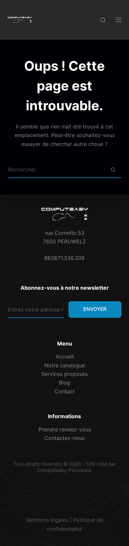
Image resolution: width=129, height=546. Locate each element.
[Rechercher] (103, 20)
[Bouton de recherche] (113, 170)
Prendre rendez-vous (64, 429)
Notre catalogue (64, 365)
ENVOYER (95, 309)
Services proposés (64, 374)
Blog (64, 382)
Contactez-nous (64, 438)
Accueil (65, 356)
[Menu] (118, 20)
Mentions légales (47, 520)
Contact (65, 391)
